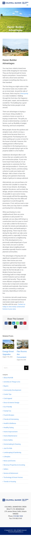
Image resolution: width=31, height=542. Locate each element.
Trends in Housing (10, 481)
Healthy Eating (9, 427)
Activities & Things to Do (12, 382)
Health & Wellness (10, 423)
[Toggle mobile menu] (27, 5)
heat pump (24, 93)
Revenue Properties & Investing (14, 465)
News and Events (10, 461)
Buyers (6, 386)
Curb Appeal (8, 398)
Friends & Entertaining (11, 419)
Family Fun (7, 411)
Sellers (6, 469)
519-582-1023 (18, 516)
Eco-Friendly (8, 407)
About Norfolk (8, 378)
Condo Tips (7, 394)
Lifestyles (7, 456)
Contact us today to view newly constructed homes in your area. (14, 306)
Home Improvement (10, 432)
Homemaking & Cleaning (12, 444)
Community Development (12, 390)
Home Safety (8, 440)
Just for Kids (8, 448)
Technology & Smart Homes (13, 477)
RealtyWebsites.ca (18, 531)
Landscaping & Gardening (12, 452)
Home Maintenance (10, 436)
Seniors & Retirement (11, 473)
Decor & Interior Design (11, 402)
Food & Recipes (9, 415)
